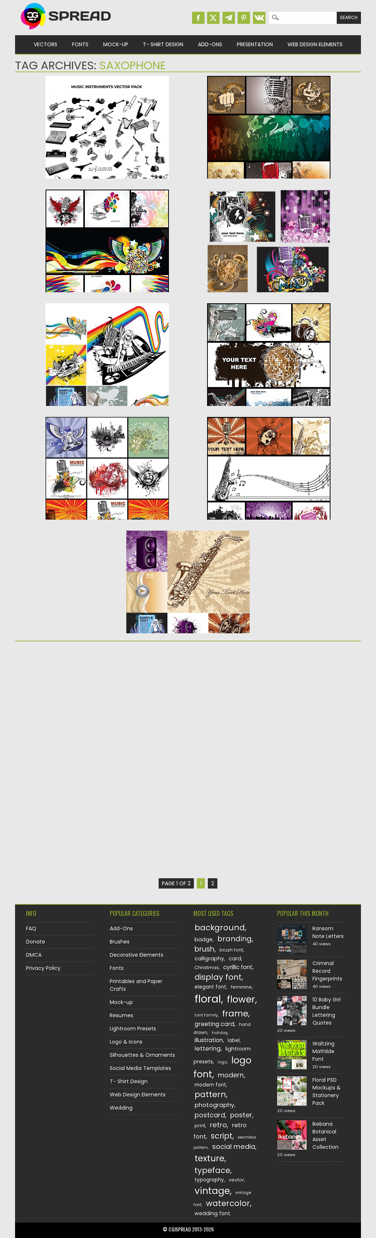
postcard (210, 1115)
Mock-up (115, 44)
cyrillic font (238, 967)
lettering (208, 1048)
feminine (241, 987)
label (234, 1040)
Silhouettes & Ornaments (142, 1055)
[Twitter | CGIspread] (213, 18)
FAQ (31, 928)
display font (218, 977)
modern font (210, 1084)
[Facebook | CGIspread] (198, 18)
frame (235, 1013)
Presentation (255, 44)
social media (233, 1146)
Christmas (207, 967)
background (220, 927)
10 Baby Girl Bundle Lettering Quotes (326, 1011)
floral (208, 998)
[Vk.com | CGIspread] (259, 18)
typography (209, 1179)
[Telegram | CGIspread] (229, 18)
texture (209, 1158)
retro (218, 1124)
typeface (212, 1170)
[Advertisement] (107, 703)
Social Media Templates (140, 1068)
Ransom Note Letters (328, 932)
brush (204, 949)
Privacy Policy (43, 968)
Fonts (80, 44)
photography (214, 1105)
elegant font (210, 987)
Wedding (121, 1107)
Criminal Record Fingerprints (327, 971)
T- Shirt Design (163, 44)
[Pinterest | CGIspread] (244, 18)
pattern (210, 1094)
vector (236, 1180)
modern (231, 1075)
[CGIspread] (66, 31)
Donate (35, 941)
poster (241, 1115)
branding (234, 939)
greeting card (214, 1024)
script (221, 1136)
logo (222, 1062)
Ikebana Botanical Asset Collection (325, 1135)
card (235, 958)
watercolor (228, 1203)
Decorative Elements (136, 955)
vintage (212, 1190)
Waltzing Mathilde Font (323, 1051)
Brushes (120, 941)
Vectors (45, 44)
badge (204, 939)
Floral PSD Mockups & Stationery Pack (326, 1091)
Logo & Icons (126, 1041)
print (200, 1125)
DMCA (33, 955)
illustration (209, 1040)
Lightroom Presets (133, 1028)
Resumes (121, 1015)
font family (206, 1015)
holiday (220, 1033)
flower (241, 999)
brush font (231, 950)
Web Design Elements (315, 44)
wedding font (212, 1213)
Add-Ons (210, 44)
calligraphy (209, 958)
